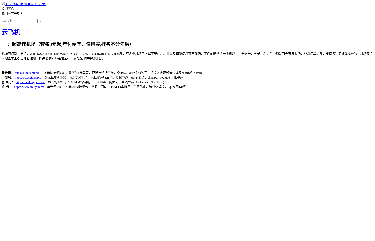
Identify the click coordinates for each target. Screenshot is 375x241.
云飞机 (11, 32)
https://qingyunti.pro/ (27, 72)
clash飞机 (40, 4)
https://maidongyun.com (30, 82)
